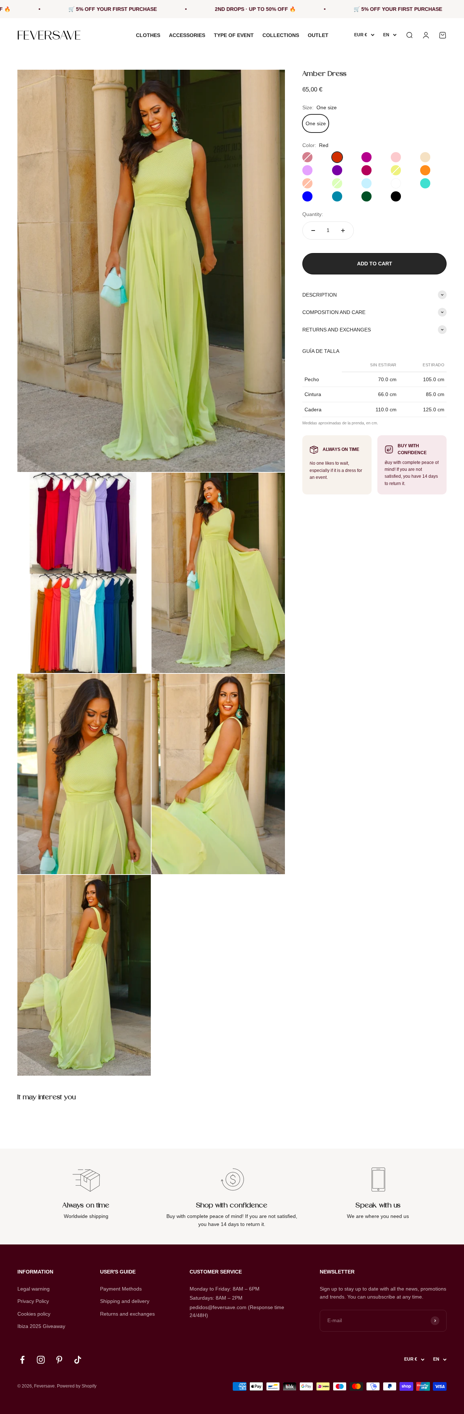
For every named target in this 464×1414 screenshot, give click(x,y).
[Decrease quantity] (313, 230)
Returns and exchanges (127, 1314)
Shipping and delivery (124, 1301)
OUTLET (318, 35)
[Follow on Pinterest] (59, 1360)
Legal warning (33, 1289)
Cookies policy (33, 1314)
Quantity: (312, 214)
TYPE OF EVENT (234, 35)
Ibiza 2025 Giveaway (41, 1326)
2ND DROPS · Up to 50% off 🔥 (208, 9)
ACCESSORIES (187, 35)
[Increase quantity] (342, 230)
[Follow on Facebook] (22, 1360)
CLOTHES (148, 35)
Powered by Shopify (76, 1386)
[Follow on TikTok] (78, 1360)
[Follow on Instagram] (41, 1360)
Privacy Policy (33, 1301)
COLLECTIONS (280, 35)
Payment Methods (121, 1289)
